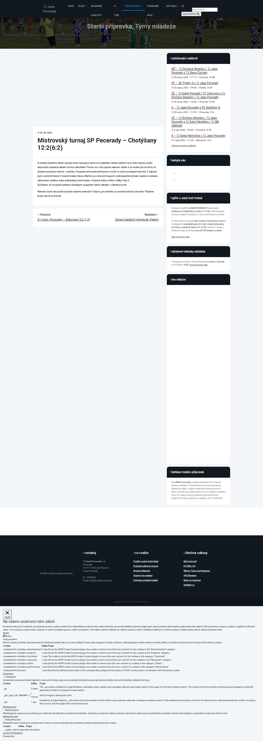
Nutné (8, 636)
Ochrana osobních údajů (145, 580)
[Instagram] (177, 180)
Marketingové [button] (9, 707)
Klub (81, 6)
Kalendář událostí (96, 8)
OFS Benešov (190, 575)
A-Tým (116, 8)
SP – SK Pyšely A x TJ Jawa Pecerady (194, 83)
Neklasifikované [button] (10, 716)
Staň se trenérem (192, 580)
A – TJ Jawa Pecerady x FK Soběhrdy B (195, 107)
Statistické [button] (8, 674)
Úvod (71, 6)
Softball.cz (189, 585)
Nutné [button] (6, 633)
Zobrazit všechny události (183, 145)
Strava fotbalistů (141, 571)
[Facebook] (177, 173)
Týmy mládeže (132, 6)
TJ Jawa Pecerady (49, 9)
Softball (171, 6)
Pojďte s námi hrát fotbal (145, 561)
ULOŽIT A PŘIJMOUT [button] (13, 733)
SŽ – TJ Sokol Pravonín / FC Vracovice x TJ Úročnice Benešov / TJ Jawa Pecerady (198, 95)
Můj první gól (190, 561)
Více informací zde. (180, 237)
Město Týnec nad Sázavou (197, 571)
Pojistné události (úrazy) (145, 566)
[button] (182, 4)
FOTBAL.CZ (189, 566)
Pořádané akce (152, 8)
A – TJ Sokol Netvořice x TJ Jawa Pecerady (198, 135)
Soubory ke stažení (143, 575)
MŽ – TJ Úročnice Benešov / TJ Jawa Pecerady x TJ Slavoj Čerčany (194, 70)
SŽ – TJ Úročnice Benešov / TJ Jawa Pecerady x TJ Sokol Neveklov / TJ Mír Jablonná (195, 121)
